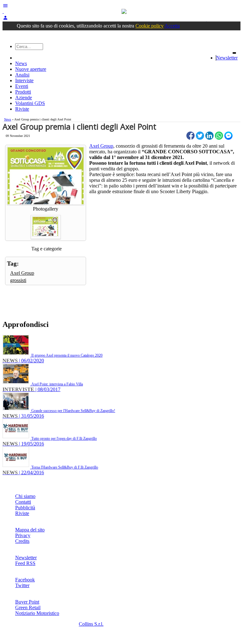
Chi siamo (25, 496)
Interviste (24, 80)
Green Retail (27, 607)
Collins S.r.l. (91, 624)
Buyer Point (27, 601)
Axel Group (22, 273)
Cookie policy (149, 25)
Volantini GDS (30, 103)
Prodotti (23, 92)
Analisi (22, 74)
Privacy (22, 535)
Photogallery (45, 209)
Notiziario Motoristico (37, 613)
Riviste (22, 109)
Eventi (21, 86)
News (21, 63)
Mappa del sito (30, 529)
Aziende (23, 97)
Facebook (25, 579)
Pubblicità (25, 507)
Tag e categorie (46, 248)
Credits (22, 541)
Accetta (172, 25)
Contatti (23, 502)
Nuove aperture (30, 69)
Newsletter (227, 57)
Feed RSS (25, 563)
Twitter (22, 585)
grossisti (18, 280)
